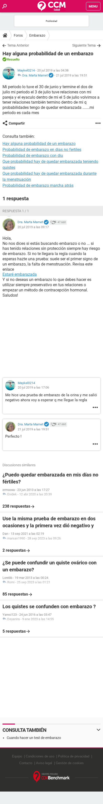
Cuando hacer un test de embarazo (34, 738)
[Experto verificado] (51, 75)
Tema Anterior (18, 45)
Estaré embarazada (19, 274)
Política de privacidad (73, 756)
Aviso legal (44, 763)
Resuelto (13, 59)
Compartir (17, 123)
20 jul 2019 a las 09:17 (33, 227)
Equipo (17, 756)
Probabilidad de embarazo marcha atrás (38, 185)
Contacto (25, 763)
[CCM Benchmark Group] (51, 777)
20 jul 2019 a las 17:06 (33, 387)
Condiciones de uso (40, 756)
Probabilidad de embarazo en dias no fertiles (41, 149)
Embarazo (37, 35)
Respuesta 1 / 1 (15, 211)
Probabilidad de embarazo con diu (32, 155)
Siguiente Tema (84, 45)
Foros (18, 35)
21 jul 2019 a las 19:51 (71, 75)
